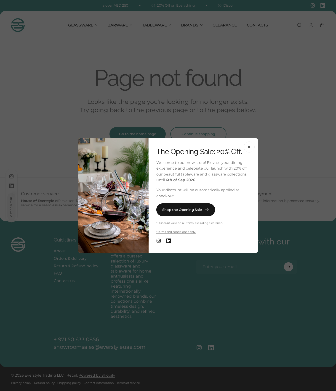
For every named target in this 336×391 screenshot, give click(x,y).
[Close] (249, 147)
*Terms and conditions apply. (176, 232)
